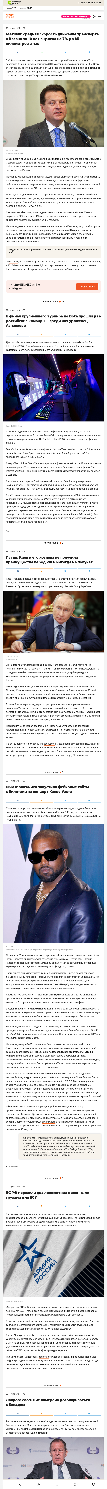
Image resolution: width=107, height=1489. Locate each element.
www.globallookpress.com (64, 950)
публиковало (75, 1335)
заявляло (44, 1356)
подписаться (87, 286)
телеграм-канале (67, 1225)
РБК (82, 816)
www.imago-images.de (46, 950)
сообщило (49, 743)
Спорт (8, 531)
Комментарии (53, 301)
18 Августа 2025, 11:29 (15, 28)
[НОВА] (75, 16)
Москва (23, 8)
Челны (9, 8)
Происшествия (11, 1166)
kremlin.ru (13, 659)
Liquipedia (71, 350)
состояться (58, 1044)
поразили (34, 751)
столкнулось (49, 1121)
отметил (13, 261)
